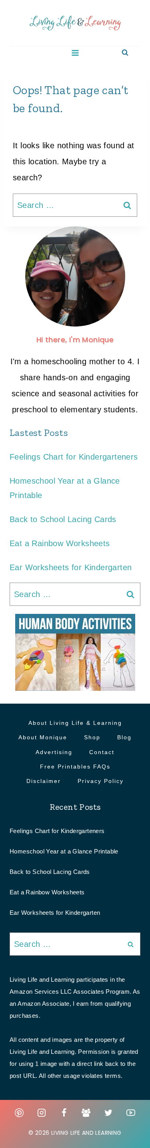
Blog (124, 737)
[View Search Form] (125, 53)
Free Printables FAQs (75, 766)
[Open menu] (75, 52)
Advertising (54, 752)
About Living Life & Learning (75, 723)
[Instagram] (41, 1113)
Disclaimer (43, 781)
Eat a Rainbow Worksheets (60, 543)
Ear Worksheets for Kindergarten (71, 567)
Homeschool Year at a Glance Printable (64, 851)
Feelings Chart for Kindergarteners (74, 456)
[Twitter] (108, 1113)
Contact (101, 752)
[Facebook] (64, 1113)
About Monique (42, 737)
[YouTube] (131, 1113)
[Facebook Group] (86, 1113)
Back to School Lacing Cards (63, 519)
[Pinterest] (19, 1113)
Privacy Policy (101, 781)
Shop (92, 737)
